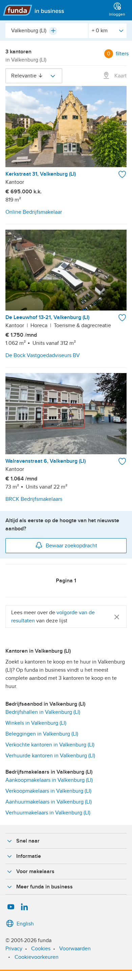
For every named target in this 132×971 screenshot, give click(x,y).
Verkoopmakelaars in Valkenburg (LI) (48, 791)
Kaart (120, 75)
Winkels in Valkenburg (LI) (35, 723)
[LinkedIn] (24, 907)
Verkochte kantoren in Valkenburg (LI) (49, 744)
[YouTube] (10, 907)
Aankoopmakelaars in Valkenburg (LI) (49, 780)
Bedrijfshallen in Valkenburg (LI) (42, 712)
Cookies (40, 948)
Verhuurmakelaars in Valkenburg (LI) (47, 812)
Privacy (13, 948)
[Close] (117, 616)
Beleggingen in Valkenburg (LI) (41, 733)
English (25, 923)
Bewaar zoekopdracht (71, 545)
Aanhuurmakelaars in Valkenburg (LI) (48, 801)
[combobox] (46, 30)
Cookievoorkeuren (37, 957)
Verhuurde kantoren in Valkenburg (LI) (50, 755)
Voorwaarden (75, 948)
